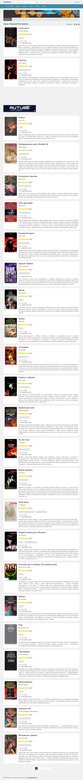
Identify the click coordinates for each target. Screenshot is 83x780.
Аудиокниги (8, 19)
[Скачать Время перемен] (11, 479)
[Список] (76, 24)
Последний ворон (26, 233)
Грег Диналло (22, 599)
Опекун (21, 117)
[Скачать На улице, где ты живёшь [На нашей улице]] (11, 571)
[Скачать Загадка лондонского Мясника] (11, 541)
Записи (44, 6)
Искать (37, 2)
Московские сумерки (27, 735)
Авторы (24, 6)
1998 (25, 694)
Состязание (23, 347)
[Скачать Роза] (11, 634)
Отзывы (31, 6)
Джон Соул (21, 120)
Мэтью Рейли (22, 350)
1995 (25, 73)
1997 (25, 41)
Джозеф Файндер (23, 410)
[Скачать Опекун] (11, 126)
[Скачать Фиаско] (11, 605)
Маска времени (25, 682)
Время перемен (25, 470)
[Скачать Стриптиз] (11, 69)
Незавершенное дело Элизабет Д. (33, 144)
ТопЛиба (7, 2)
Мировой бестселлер (26, 42)
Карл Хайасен (22, 63)
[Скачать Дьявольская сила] (11, 416)
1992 (25, 189)
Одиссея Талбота (25, 263)
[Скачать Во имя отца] (11, 448)
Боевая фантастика (23, 357)
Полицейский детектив (30, 542)
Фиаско (21, 596)
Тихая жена (23, 502)
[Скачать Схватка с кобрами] (11, 386)
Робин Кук (21, 321)
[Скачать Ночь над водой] (11, 212)
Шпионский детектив (24, 243)
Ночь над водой (25, 203)
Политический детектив (24, 186)
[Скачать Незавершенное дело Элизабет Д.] (11, 153)
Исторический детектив (24, 212)
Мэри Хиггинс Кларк (24, 567)
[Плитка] (74, 24)
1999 (25, 130)
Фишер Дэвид (34, 711)
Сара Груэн (21, 472)
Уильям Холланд (23, 738)
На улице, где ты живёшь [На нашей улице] (37, 564)
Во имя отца (23, 439)
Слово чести (23, 28)
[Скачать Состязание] (11, 355)
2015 (25, 157)
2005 (25, 360)
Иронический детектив (24, 70)
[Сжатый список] (79, 24)
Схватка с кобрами (26, 377)
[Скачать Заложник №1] (11, 717)
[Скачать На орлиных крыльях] (11, 185)
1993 (25, 215)
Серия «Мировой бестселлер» (37, 13)
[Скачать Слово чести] (11, 37)
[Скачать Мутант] (11, 327)
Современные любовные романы (26, 512)
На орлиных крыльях (27, 176)
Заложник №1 (24, 708)
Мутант (21, 318)
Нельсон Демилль (23, 31)
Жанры (18, 6)
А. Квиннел (21, 442)
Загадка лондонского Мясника (31, 532)
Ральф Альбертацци (24, 711)
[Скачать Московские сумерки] (11, 744)
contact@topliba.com (32, 777)
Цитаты (38, 6)
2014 (25, 515)
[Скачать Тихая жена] (11, 511)
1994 (25, 331)
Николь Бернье (22, 147)
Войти (78, 2)
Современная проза (23, 154)
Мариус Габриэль (23, 684)
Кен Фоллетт (22, 179)
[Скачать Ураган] (11, 299)
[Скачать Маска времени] (11, 690)
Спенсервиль (24, 651)
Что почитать (9, 6)
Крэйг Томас (22, 236)
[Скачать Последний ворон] (11, 242)
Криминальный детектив (24, 745)
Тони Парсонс (22, 535)
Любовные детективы (41, 512)
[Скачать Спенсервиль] (11, 660)
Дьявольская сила (26, 407)
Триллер (21, 38)
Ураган (21, 290)
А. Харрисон (22, 505)
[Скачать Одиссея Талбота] (11, 272)
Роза (20, 625)
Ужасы (20, 127)
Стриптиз (22, 60)
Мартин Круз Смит (23, 627)
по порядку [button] (69, 24)
